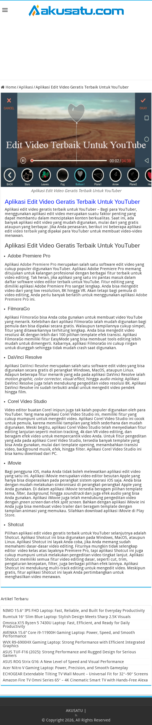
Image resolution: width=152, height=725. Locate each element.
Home (10, 87)
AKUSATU (74, 710)
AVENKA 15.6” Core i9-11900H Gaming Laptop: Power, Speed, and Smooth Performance (69, 634)
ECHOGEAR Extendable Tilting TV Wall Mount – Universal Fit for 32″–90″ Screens (75, 674)
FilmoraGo (29, 317)
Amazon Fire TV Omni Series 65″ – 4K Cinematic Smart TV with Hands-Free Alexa (75, 680)
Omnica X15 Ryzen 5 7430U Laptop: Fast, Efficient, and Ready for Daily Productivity (66, 624)
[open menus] (5, 10)
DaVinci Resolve (34, 365)
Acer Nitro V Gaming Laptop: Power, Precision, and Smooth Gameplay (65, 667)
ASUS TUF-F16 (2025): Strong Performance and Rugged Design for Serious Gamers (69, 654)
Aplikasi (26, 87)
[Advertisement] (76, 48)
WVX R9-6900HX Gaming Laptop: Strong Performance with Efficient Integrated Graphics (74, 644)
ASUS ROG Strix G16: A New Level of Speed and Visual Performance (63, 661)
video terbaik (25, 231)
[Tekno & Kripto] (76, 9)
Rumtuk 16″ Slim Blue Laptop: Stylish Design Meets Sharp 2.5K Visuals (67, 616)
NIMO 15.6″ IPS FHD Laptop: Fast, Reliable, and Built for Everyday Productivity (74, 610)
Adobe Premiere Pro (38, 264)
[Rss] (76, 715)
